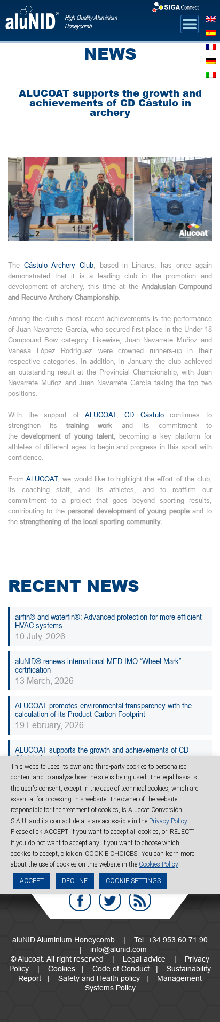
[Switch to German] (211, 59)
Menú (189, 24)
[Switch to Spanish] (211, 32)
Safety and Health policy (99, 978)
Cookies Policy (158, 864)
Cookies (61, 968)
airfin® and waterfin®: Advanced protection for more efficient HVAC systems (108, 620)
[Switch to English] (211, 18)
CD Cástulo (144, 414)
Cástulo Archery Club (58, 265)
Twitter (110, 900)
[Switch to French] (211, 46)
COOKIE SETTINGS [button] (133, 881)
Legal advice (144, 959)
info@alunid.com (118, 949)
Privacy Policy (168, 821)
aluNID (32, 22)
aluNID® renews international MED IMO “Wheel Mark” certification (98, 665)
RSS (140, 900)
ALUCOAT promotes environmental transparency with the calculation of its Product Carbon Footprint (103, 709)
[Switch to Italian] (211, 73)
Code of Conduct (121, 968)
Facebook (80, 900)
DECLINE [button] (75, 881)
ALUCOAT (100, 414)
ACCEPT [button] (32, 881)
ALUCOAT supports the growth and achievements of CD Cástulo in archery (101, 753)
